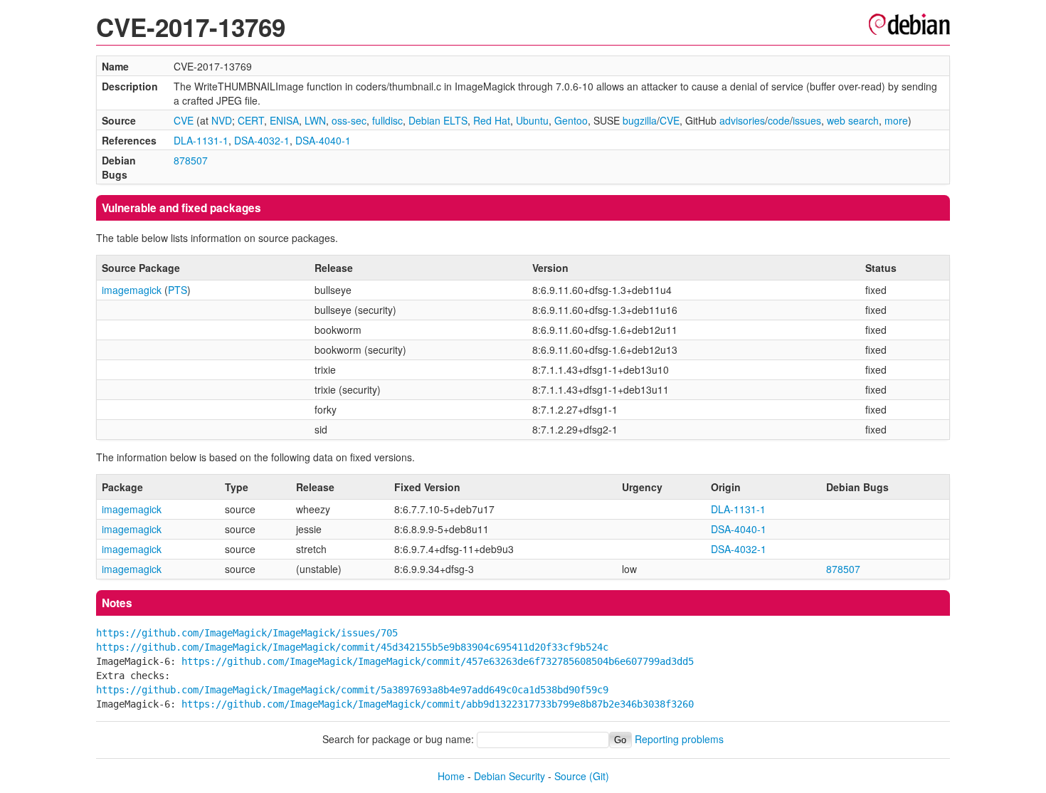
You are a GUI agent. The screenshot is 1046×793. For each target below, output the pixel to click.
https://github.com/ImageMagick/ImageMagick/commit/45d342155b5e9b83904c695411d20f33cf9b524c (352, 647)
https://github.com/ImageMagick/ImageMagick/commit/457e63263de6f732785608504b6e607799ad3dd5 (437, 661)
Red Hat (491, 120)
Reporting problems (679, 739)
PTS (177, 290)
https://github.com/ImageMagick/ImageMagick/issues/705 (247, 633)
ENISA (284, 120)
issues (807, 120)
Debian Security (509, 776)
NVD (221, 120)
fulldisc (387, 120)
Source (570, 776)
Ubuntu (532, 120)
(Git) (599, 776)
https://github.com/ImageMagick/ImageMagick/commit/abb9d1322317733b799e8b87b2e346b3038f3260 (437, 704)
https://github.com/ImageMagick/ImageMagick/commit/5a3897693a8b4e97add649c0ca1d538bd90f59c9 (352, 689)
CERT (251, 120)
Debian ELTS (437, 120)
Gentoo (571, 120)
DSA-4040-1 (323, 140)
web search (853, 120)
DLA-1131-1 (201, 140)
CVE (184, 120)
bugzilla (640, 120)
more (896, 120)
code (779, 120)
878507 (191, 160)
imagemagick (132, 290)
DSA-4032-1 (262, 140)
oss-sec (349, 120)
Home (451, 776)
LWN (315, 120)
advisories (742, 120)
